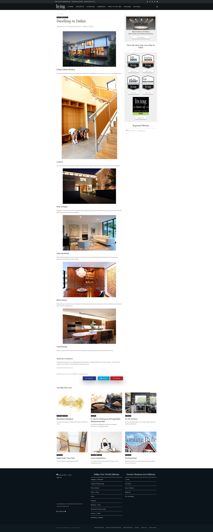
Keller (92, 496)
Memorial (127, 492)
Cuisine (70, 6)
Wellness (127, 6)
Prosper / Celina (95, 513)
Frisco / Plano (95, 492)
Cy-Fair (127, 479)
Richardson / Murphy (97, 517)
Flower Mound (95, 488)
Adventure (91, 6)
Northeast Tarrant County (98, 509)
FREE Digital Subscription (62, 1)
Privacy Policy (152, 527)
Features (136, 6)
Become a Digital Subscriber (113, 527)
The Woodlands (129, 496)
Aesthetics (80, 6)
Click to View (133, 71)
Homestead (101, 6)
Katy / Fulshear (129, 488)
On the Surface (131, 419)
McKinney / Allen (96, 505)
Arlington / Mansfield (97, 479)
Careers (137, 527)
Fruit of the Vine (114, 6)
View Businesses (141, 37)
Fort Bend (128, 483)
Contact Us (144, 527)
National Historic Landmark (106, 73)
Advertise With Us (89, 1)
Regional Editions (77, 1)
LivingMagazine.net (83, 374)
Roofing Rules (131, 458)
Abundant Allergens (65, 419)
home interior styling (67, 374)
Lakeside (93, 500)
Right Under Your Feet (66, 458)
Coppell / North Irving (97, 483)
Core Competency (98, 458)
